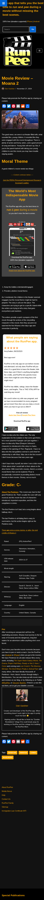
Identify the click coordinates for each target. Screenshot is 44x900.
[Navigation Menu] (39, 51)
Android (36, 21)
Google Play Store (28, 415)
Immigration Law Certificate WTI (14, 811)
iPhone (29, 21)
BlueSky (23, 683)
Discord (16, 683)
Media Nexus (7, 791)
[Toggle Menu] (3, 3)
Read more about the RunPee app (22, 271)
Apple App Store (15, 415)
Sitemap (5, 807)
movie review (7, 757)
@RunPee (6, 683)
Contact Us (6, 799)
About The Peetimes (10, 492)
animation (23, 752)
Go (33, 29)
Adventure (12, 752)
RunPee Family (8, 803)
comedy (33, 752)
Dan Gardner (10, 89)
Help (3, 795)
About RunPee (7, 787)
